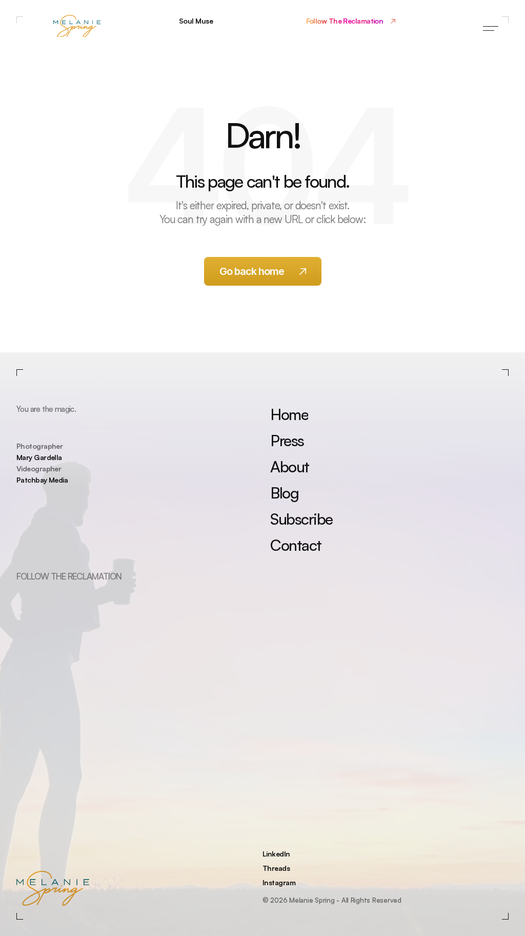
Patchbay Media (42, 479)
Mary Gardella (39, 457)
